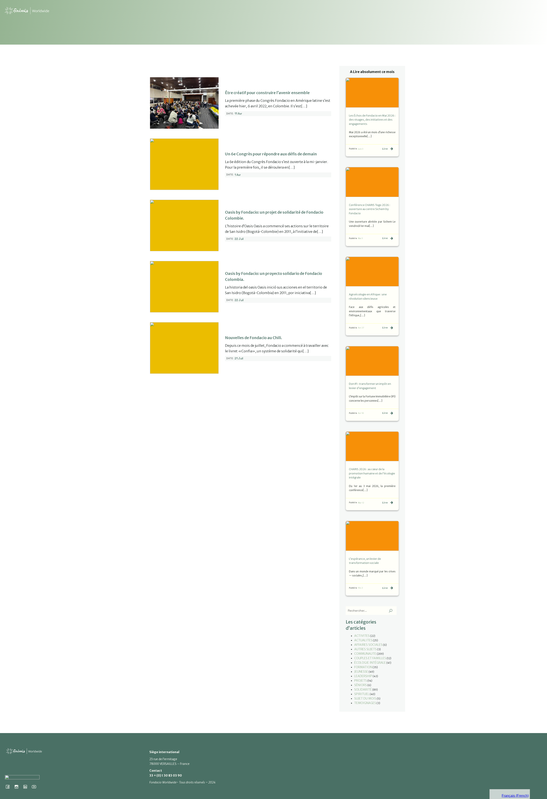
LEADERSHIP (363, 676)
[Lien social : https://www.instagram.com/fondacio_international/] (18, 786)
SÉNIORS (360, 685)
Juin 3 (360, 149)
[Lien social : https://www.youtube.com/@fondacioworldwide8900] (35, 786)
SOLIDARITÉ (363, 689)
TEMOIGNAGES (365, 703)
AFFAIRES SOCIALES (368, 645)
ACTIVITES (362, 636)
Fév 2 (360, 588)
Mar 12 (361, 503)
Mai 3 (360, 238)
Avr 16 (361, 413)
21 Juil (239, 358)
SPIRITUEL (361, 694)
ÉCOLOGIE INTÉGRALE (370, 663)
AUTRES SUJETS (365, 649)
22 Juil (239, 239)
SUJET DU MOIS (365, 698)
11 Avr (238, 113)
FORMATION (363, 667)
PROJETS (360, 680)
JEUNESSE (361, 672)
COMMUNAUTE (365, 654)
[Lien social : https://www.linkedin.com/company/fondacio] (26, 786)
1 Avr (238, 175)
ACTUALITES (363, 640)
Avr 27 (361, 328)
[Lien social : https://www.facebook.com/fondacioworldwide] (9, 786)
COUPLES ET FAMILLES (370, 658)
